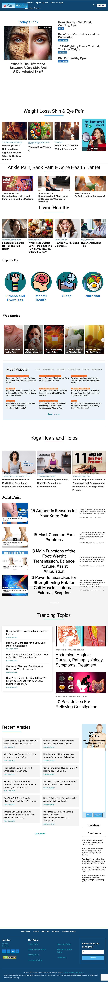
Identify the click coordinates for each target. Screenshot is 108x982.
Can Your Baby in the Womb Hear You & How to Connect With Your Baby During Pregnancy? (26, 680)
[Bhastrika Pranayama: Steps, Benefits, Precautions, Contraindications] (54, 462)
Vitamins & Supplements (11, 240)
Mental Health (61, 240)
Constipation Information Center (72, 697)
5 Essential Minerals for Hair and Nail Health (13, 245)
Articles (61, 28)
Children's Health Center (82, 194)
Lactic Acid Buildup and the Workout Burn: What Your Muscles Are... (21, 742)
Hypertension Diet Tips (91, 244)
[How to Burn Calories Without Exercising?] (67, 131)
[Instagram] (8, 951)
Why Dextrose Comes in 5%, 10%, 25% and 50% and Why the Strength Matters (85, 380)
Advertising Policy (64, 944)
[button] (94, 5)
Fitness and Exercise (74, 369)
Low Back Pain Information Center (48, 388)
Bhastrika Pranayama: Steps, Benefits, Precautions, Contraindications (53, 483)
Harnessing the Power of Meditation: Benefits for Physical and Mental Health (16, 483)
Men (89, 815)
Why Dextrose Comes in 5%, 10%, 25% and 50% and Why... (20, 756)
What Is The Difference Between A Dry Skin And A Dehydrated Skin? (28, 67)
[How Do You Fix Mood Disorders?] (67, 228)
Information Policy (35, 960)
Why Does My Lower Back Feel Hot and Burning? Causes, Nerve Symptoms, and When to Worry (53, 405)
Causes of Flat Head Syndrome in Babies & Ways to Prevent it (24, 667)
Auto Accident (10, 388)
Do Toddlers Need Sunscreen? (90, 196)
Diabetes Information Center (79, 376)
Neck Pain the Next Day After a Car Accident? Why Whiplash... (60, 799)
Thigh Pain (85, 369)
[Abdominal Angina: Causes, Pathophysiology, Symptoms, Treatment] (81, 636)
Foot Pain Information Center (12, 543)
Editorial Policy (33, 955)
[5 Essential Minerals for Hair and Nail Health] (14, 228)
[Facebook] (4, 951)
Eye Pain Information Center (12, 142)
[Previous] (5, 340)
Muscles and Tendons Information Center (17, 376)
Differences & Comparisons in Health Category (38, 143)
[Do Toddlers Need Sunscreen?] (90, 183)
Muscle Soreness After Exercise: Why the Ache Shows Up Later (54, 379)
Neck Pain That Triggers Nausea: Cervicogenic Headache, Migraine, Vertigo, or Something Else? (93, 878)
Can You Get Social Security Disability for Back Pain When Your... (21, 799)
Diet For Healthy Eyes (72, 58)
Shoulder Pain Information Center (14, 591)
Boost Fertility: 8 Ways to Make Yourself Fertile (27, 632)
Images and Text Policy (37, 949)
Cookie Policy (62, 958)
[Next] (103, 340)
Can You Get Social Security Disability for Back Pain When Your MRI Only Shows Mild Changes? (86, 405)
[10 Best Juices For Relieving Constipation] (81, 682)
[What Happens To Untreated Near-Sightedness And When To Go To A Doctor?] (14, 131)
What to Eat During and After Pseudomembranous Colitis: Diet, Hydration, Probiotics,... (19, 814)
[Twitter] (13, 951)
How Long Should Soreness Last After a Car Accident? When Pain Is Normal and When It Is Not (21, 393)
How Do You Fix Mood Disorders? (67, 244)
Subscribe (93, 957)
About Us (5, 944)
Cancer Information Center (11, 194)
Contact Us (5, 946)
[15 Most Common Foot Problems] (15, 537)
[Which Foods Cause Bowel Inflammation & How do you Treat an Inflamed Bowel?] (40, 228)
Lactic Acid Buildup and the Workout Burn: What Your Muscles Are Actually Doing (21, 380)
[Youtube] (17, 951)
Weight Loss (62, 52)
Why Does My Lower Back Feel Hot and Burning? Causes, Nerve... (60, 783)
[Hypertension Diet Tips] (93, 228)
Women (98, 815)
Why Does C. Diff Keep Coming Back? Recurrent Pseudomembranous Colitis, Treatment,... (58, 816)
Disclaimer (74, 972)
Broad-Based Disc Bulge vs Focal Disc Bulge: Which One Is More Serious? (94, 869)
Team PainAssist (86, 518)
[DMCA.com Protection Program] (9, 958)
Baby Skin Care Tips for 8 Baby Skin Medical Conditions (25, 644)
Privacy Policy (33, 944)
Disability (74, 401)
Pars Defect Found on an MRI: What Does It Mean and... (18, 769)
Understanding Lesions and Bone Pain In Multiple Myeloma (17, 197)
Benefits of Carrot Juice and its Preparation (78, 35)
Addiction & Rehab (48, 369)
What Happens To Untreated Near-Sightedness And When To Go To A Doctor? (11, 152)
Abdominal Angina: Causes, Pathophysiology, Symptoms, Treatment (80, 659)
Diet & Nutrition (63, 40)
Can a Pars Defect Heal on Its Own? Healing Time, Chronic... (60, 769)
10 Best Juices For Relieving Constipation (76, 703)
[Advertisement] (54, 92)
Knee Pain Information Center (12, 519)
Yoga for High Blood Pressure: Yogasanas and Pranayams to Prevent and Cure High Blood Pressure (88, 485)
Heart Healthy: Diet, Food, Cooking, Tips (75, 23)
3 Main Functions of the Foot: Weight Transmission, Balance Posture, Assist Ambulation (54, 561)
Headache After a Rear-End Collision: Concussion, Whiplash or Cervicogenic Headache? (21, 405)
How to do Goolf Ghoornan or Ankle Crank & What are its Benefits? (53, 199)
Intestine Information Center (70, 650)
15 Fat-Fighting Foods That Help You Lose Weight (79, 47)
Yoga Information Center (46, 194)
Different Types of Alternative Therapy (16, 476)
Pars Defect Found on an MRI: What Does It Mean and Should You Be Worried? (53, 393)
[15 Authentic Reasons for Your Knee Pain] (15, 513)
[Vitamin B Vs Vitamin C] (40, 131)
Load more (53, 414)
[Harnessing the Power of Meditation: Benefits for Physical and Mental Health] (19, 462)
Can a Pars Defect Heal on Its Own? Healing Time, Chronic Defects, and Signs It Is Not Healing (85, 393)
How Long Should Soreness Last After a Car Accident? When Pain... (59, 756)
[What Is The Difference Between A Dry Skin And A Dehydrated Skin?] (28, 43)
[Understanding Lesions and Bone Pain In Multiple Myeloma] (17, 183)
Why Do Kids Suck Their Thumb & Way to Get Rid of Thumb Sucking (27, 656)
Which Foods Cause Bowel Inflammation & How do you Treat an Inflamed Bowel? (40, 247)
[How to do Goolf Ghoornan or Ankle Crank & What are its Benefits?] (54, 183)
